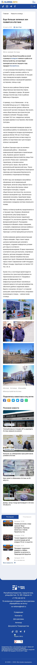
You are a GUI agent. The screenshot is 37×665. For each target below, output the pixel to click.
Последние (10, 517)
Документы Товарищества (18, 626)
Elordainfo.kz (14, 66)
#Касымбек (22, 388)
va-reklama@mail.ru (18, 606)
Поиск (32, 6)
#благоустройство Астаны (12, 391)
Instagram (14, 58)
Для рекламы (18, 619)
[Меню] (33, 2)
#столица (13, 388)
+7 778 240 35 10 (18, 598)
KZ (34, 6)
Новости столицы (17, 13)
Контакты (18, 616)
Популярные (27, 517)
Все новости (8, 563)
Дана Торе (18, 27)
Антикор (18, 623)
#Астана (6, 388)
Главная (6, 13)
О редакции (18, 612)
